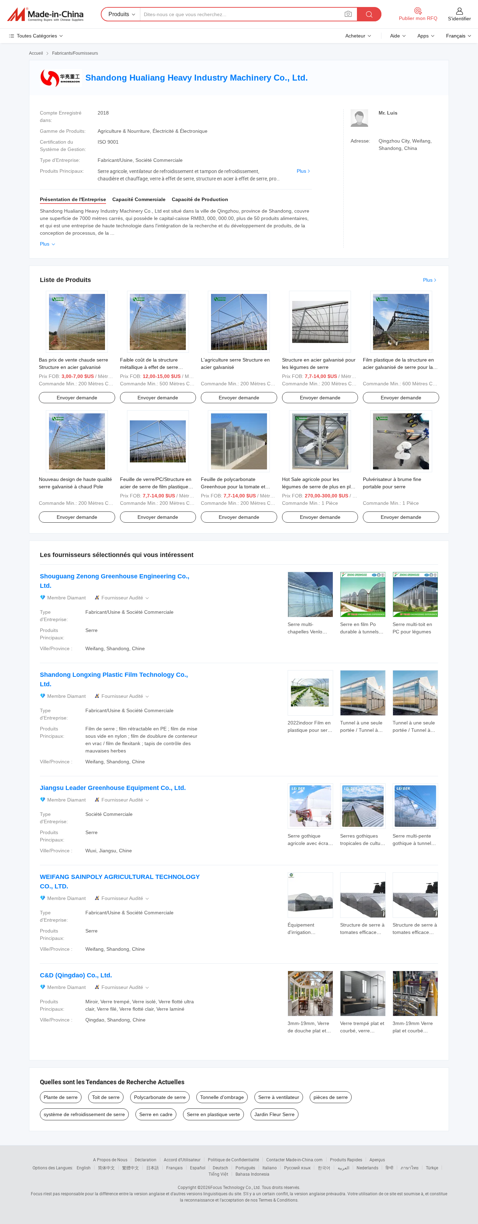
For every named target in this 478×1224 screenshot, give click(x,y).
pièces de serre (331, 1097)
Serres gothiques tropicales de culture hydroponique (362, 843)
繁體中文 (130, 1167)
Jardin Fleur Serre (274, 1114)
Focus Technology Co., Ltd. (235, 1187)
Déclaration (145, 1159)
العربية (343, 1167)
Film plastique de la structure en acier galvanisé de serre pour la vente (398, 367)
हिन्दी (389, 1167)
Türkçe (432, 1167)
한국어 (324, 1167)
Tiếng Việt (218, 1174)
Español (197, 1167)
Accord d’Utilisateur (182, 1159)
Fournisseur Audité (125, 598)
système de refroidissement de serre (84, 1114)
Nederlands (367, 1167)
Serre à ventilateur (278, 1097)
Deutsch (220, 1167)
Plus (301, 171)
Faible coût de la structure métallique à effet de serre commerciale (149, 367)
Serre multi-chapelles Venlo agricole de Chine (307, 631)
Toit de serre (106, 1097)
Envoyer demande (77, 397)
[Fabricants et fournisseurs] (45, 14)
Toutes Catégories (37, 36)
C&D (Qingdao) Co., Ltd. (76, 975)
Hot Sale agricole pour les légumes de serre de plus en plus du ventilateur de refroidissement (319, 486)
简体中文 (106, 1167)
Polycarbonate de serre (160, 1097)
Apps (423, 36)
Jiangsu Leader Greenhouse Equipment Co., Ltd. (113, 787)
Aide (395, 36)
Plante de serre (61, 1097)
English (84, 1167)
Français (174, 1167)
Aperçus (377, 1159)
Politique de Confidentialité (233, 1159)
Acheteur (355, 36)
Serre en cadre (156, 1114)
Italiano (269, 1167)
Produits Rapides (346, 1159)
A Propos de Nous (110, 1159)
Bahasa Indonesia (252, 1174)
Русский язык (297, 1167)
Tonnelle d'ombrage (222, 1097)
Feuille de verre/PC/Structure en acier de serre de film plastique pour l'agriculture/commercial (155, 486)
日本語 (152, 1167)
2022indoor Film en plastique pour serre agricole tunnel (310, 730)
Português (245, 1167)
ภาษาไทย (410, 1167)
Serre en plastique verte (213, 1114)
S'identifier (459, 18)
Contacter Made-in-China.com (294, 1159)
